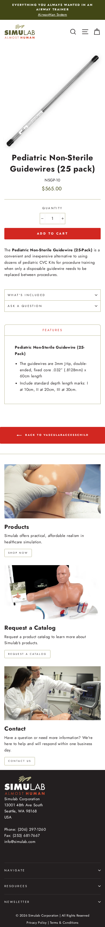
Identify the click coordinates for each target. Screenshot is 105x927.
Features (53, 330)
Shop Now (18, 553)
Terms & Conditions (64, 922)
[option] (52, 10)
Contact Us (19, 761)
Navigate (14, 870)
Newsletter (17, 902)
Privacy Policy (37, 922)
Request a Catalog (27, 654)
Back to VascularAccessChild (56, 435)
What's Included (27, 295)
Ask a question (25, 306)
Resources (16, 886)
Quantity (52, 208)
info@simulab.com (19, 841)
